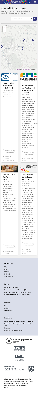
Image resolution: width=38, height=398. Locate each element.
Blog (5, 267)
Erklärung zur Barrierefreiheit (13, 330)
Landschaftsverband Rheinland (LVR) (16, 290)
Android (6, 308)
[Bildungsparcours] (16, 2)
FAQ (5, 269)
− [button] (4, 30)
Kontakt (6, 272)
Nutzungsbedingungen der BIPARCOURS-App (18, 321)
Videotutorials (8, 276)
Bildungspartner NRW (11, 287)
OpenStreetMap (26, 69)
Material (7, 274)
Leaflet (18, 69)
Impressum (7, 328)
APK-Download (9, 310)
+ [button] (4, 27)
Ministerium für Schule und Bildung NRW (17, 295)
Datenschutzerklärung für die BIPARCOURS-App (18, 324)
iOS (5, 305)
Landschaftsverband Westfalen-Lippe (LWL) (17, 292)
